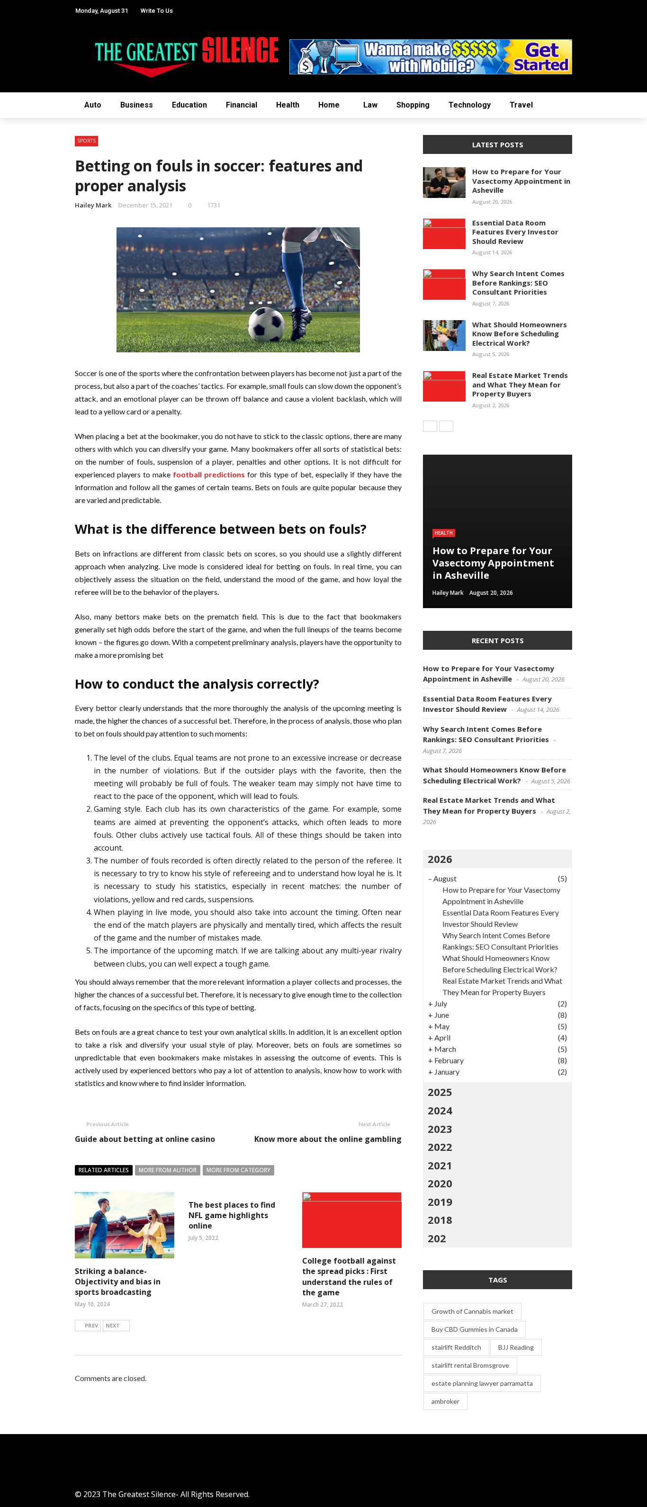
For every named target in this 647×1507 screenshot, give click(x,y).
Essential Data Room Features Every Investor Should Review (515, 232)
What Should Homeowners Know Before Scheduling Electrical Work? (519, 334)
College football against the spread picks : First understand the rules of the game (349, 1277)
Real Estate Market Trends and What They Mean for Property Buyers (520, 384)
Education (37, 89)
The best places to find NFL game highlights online (232, 1215)
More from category (238, 1170)
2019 (440, 1201)
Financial (241, 104)
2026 (440, 859)
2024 (440, 1110)
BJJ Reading (516, 1347)
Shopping (34, 184)
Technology (40, 203)
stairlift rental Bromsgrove (470, 1365)
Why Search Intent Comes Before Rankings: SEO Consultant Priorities (518, 282)
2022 (440, 1146)
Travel (28, 222)
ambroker (445, 1401)
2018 (440, 1219)
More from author (168, 1170)
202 (437, 1238)
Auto (25, 51)
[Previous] (430, 426)
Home (26, 146)
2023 (440, 1128)
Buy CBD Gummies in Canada (474, 1329)
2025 (440, 1092)
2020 (440, 1183)
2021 (440, 1165)
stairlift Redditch (456, 1347)
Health (29, 127)
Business (31, 70)
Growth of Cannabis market (472, 1311)
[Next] (446, 426)
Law (22, 165)
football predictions (209, 474)
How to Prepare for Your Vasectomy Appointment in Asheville (521, 181)
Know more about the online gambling (328, 1139)
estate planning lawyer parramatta (482, 1383)
